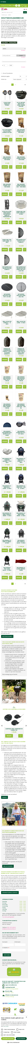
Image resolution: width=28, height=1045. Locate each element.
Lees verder (6, 1026)
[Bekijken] (25, 5)
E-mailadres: (5, 947)
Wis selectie (23, 50)
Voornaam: (5, 942)
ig (19, 5)
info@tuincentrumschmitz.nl (9, 929)
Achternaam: (17, 942)
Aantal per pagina (5, 76)
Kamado (4, 797)
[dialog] (14, 1030)
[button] (14, 1042)
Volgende (25, 86)
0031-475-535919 (11, 927)
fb (16, 5)
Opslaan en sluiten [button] (8, 1038)
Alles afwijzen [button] (21, 1038)
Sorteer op (3, 79)
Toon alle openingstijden (8, 917)
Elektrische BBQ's (7, 636)
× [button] (26, 1017)
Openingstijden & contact (10, 892)
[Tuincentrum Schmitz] (4, 9)
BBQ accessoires (8, 866)
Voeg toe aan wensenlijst (10, 112)
